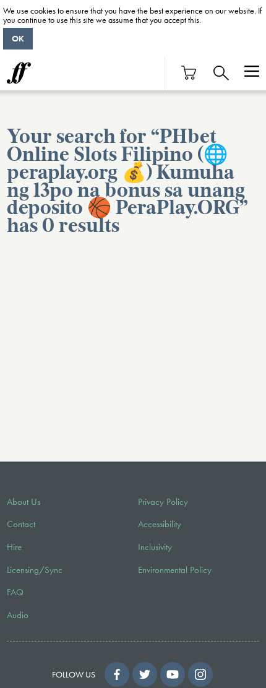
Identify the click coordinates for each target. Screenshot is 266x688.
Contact (21, 524)
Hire (14, 547)
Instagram (200, 674)
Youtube (172, 674)
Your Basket (189, 73)
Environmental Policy (175, 570)
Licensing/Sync (34, 570)
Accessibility (159, 524)
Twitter (144, 674)
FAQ (15, 592)
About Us (23, 502)
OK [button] (18, 38)
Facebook (117, 674)
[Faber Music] (19, 73)
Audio (17, 615)
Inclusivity (155, 547)
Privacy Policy (163, 502)
